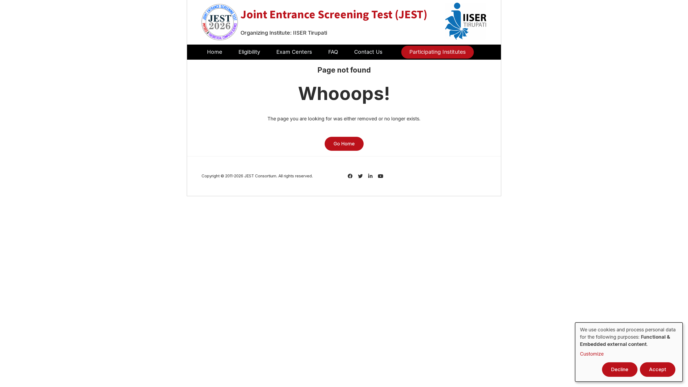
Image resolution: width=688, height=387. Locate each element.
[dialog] (629, 352)
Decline (619, 369)
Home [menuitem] (214, 52)
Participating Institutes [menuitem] (437, 52)
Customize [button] (592, 354)
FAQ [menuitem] (333, 52)
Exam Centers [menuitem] (294, 52)
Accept (657, 369)
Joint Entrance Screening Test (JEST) (334, 14)
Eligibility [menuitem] (249, 52)
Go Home (344, 143)
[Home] (220, 21)
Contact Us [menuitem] (368, 52)
